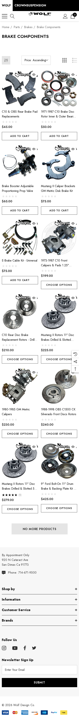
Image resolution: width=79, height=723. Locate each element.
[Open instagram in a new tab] (4, 648)
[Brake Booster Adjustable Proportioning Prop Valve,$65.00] (20, 163)
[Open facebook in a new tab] (24, 648)
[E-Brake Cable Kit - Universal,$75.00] (20, 237)
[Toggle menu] (4, 16)
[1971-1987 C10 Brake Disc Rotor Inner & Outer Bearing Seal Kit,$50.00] (59, 88)
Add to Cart (20, 136)
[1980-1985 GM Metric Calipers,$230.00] (20, 386)
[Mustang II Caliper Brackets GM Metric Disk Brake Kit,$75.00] (59, 163)
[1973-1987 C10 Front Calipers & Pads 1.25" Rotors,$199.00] (59, 237)
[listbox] (36, 60)
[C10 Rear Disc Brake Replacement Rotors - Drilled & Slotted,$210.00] (20, 312)
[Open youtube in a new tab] (14, 648)
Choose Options (59, 285)
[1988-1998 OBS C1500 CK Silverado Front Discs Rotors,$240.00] (59, 386)
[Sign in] (65, 16)
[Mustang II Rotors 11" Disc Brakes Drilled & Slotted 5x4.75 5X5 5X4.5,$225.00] (59, 312)
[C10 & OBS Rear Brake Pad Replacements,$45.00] (20, 88)
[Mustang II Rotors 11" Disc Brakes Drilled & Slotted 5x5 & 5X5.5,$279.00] (20, 461)
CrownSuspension (30, 5)
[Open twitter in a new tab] (34, 648)
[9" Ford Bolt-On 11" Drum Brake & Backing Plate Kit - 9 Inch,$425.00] (59, 461)
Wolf (6, 5)
